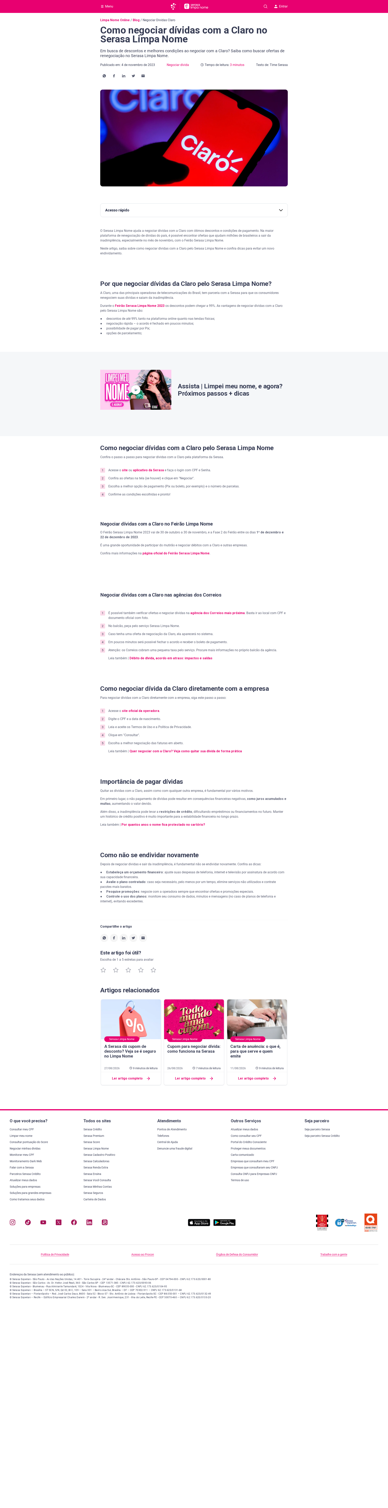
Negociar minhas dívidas (25, 1148)
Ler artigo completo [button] (127, 1078)
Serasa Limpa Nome (96, 1148)
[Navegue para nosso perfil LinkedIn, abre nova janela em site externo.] (89, 1223)
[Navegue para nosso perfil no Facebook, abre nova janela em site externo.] (74, 1223)
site (125, 470)
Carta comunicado (242, 1154)
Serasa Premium (93, 1135)
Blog (136, 20)
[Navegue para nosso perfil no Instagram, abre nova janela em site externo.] (12, 1223)
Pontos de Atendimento (172, 1129)
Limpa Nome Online (115, 20)
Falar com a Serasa (22, 1167)
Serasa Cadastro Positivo (99, 1154)
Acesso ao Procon (142, 1254)
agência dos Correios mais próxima (217, 613)
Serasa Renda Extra (95, 1167)
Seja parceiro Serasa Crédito (322, 1135)
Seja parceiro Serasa (317, 1129)
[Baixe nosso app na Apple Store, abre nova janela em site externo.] (199, 1225)
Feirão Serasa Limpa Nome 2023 (139, 306)
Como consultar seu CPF (246, 1135)
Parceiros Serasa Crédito (25, 1174)
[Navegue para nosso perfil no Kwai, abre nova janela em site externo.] (105, 1223)
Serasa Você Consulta (97, 1180)
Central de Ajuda (167, 1142)
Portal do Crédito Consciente (249, 1142)
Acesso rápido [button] (117, 210)
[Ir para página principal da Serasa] (175, 6)
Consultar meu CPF (22, 1129)
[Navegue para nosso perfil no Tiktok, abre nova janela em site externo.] (28, 1223)
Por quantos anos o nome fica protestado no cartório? (163, 825)
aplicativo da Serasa (148, 470)
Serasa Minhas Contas (97, 1186)
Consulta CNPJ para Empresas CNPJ (254, 1174)
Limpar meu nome (21, 1135)
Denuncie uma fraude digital (174, 1148)
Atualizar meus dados (23, 1180)
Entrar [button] (283, 6)
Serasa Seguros (93, 1192)
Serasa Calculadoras (96, 1161)
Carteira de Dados (94, 1199)
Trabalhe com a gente (333, 1254)
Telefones (163, 1135)
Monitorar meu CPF (22, 1154)
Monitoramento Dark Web (26, 1161)
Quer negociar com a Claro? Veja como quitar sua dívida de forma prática (186, 751)
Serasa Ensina (92, 1174)
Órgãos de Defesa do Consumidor (237, 1254)
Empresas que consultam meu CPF (252, 1161)
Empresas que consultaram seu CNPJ (254, 1167)
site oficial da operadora (140, 711)
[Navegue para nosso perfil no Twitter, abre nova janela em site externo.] (58, 1223)
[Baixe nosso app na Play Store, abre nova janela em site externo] (224, 1225)
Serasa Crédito (92, 1129)
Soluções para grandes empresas (30, 1192)
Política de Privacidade (55, 1254)
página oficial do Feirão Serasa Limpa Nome (176, 553)
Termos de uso (240, 1180)
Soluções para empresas (25, 1186)
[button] (104, 76)
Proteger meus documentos (248, 1148)
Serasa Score (91, 1142)
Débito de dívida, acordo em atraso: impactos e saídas (171, 658)
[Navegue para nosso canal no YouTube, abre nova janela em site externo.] (43, 1223)
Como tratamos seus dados (27, 1199)
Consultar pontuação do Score (29, 1142)
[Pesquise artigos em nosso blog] (265, 6)
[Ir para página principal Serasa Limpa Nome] (196, 6)
